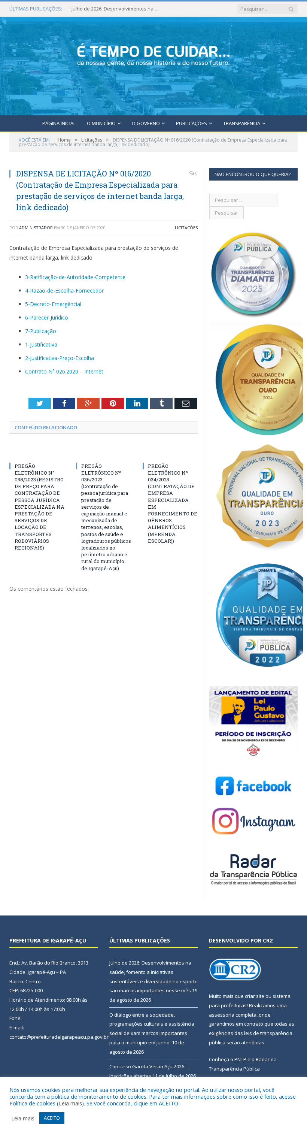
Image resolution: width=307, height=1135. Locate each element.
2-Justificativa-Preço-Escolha (59, 357)
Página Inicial (59, 123)
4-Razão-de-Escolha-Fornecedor (64, 290)
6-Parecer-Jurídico (46, 317)
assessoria (221, 1014)
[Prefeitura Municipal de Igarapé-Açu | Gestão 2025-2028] (153, 64)
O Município (101, 123)
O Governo (146, 123)
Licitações (186, 227)
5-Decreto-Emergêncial (53, 304)
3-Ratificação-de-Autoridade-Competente (75, 277)
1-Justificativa (41, 344)
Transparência (241, 123)
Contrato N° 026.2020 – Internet (64, 371)
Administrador (36, 227)
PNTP (240, 1059)
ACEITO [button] (52, 1117)
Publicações (191, 123)
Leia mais (70, 1103)
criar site (254, 996)
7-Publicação (40, 331)
